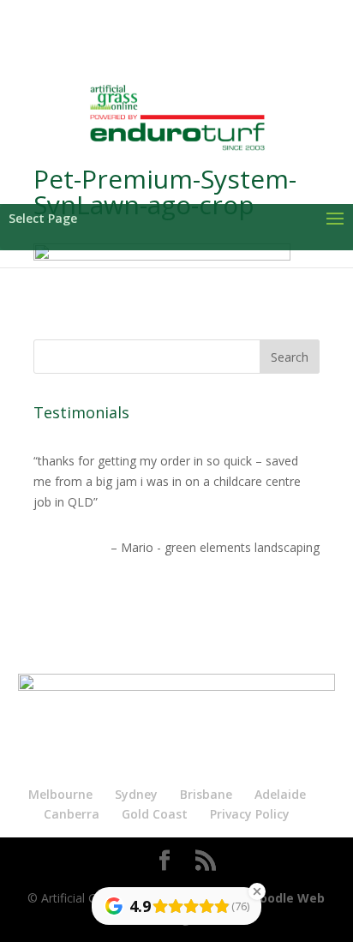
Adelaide (280, 794)
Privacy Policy (250, 814)
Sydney (136, 794)
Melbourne (60, 794)
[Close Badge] (257, 891)
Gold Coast (155, 814)
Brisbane (206, 794)
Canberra (71, 814)
